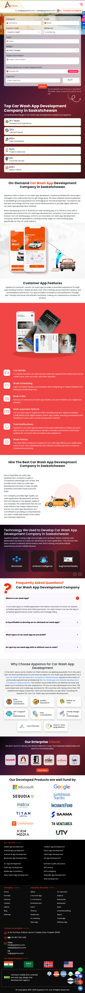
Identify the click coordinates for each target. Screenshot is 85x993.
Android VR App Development (15, 854)
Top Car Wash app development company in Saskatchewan (32, 677)
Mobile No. (49, 28)
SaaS (59, 907)
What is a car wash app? (17, 598)
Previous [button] (74, 574)
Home (6, 892)
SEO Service (48, 867)
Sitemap (7, 914)
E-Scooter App (36, 896)
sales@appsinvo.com (46, 10)
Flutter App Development (53, 850)
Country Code (12, 28)
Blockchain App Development (15, 858)
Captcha (10, 76)
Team (8, 37)
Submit (43, 86)
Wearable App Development (55, 875)
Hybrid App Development (53, 854)
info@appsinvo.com (26, 10)
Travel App (61, 918)
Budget (9, 46)
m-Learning (35, 918)
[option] (17, 561)
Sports (59, 914)
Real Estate (61, 899)
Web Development (51, 879)
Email (47, 19)
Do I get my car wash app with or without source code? (32, 647)
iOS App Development (52, 858)
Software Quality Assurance (54, 864)
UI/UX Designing (50, 871)
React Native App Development (16, 875)
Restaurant (61, 903)
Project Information (15, 55)
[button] (80, 988)
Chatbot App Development (54, 847)
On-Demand (62, 892)
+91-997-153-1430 (18, 937)
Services (7, 899)
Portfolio (7, 896)
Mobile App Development (13, 847)
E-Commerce (36, 899)
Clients (6, 907)
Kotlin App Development (13, 867)
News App (34, 922)
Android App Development (14, 850)
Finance (34, 911)
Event (33, 907)
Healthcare (35, 914)
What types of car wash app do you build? (26, 634)
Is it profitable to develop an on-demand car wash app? (33, 622)
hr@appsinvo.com (16, 953)
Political (60, 896)
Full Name (11, 19)
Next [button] (79, 574)
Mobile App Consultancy (13, 871)
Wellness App (62, 922)
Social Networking (64, 911)
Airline (33, 892)
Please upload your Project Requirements (24, 67)
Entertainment (36, 903)
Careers (7, 903)
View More (42, 770)
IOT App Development (12, 864)
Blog (5, 911)
